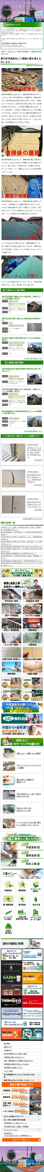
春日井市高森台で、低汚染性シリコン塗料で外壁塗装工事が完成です (21, 533)
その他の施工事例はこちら (33, 358)
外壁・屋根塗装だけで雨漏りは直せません (18, 1061)
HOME (3, 51)
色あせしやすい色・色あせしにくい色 (24, 809)
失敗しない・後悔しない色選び (29, 754)
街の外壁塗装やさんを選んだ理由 (15, 1054)
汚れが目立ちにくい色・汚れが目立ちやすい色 (29, 795)
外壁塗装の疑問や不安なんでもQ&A (16, 1064)
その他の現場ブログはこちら (33, 519)
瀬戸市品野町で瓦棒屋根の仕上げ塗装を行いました (18, 553)
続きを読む (38, 460)
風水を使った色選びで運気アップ (25, 781)
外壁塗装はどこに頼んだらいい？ (15, 1123)
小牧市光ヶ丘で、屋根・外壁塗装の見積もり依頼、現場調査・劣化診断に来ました (34, 452)
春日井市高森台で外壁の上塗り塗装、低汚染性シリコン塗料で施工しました (21, 543)
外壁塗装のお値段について (13, 1068)
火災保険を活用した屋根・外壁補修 (16, 1126)
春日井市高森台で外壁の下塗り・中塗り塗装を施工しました (21, 561)
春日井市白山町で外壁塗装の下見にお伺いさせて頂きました (34, 504)
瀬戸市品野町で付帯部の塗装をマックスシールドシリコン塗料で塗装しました (21, 564)
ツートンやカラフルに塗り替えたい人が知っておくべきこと (29, 824)
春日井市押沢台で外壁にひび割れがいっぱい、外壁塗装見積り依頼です (21, 538)
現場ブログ (12, 51)
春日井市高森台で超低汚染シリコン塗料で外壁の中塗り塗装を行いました (21, 550)
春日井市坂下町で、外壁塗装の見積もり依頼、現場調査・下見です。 (21, 557)
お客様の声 (8, 1050)
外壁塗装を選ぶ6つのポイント (14, 1057)
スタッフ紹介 (8, 1071)
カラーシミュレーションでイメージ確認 (29, 766)
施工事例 (7, 1043)
